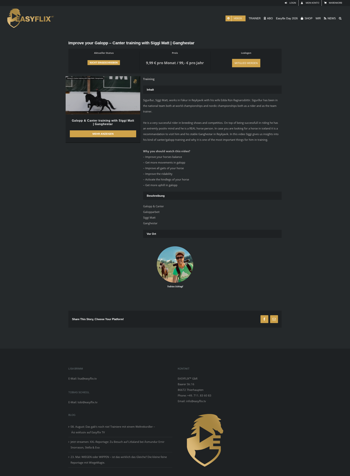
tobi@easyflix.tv (88, 402)
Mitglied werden (246, 63)
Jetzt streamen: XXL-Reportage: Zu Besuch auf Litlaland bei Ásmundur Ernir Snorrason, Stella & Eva (117, 444)
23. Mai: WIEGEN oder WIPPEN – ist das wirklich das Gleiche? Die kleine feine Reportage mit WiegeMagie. (119, 459)
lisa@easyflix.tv (87, 378)
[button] (340, 18)
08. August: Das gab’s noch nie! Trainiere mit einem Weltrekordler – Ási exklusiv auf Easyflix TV (113, 429)
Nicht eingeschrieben (104, 62)
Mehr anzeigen (103, 133)
